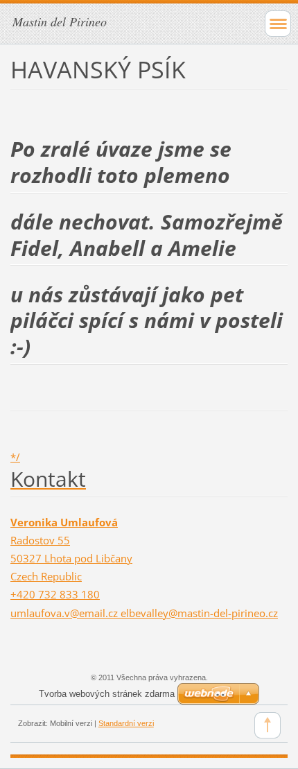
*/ (15, 457)
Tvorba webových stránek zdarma (107, 694)
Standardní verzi (126, 723)
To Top (267, 725)
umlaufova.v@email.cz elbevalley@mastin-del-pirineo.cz (144, 613)
